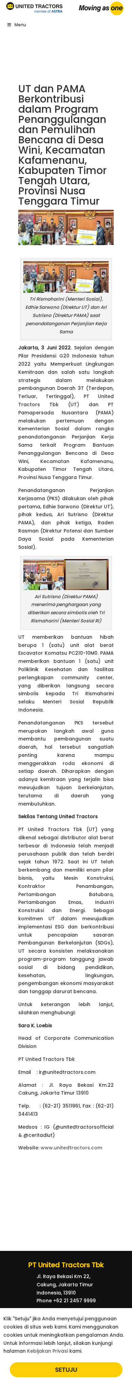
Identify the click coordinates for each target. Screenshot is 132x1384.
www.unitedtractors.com (71, 1147)
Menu (20, 25)
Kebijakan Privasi (47, 1351)
